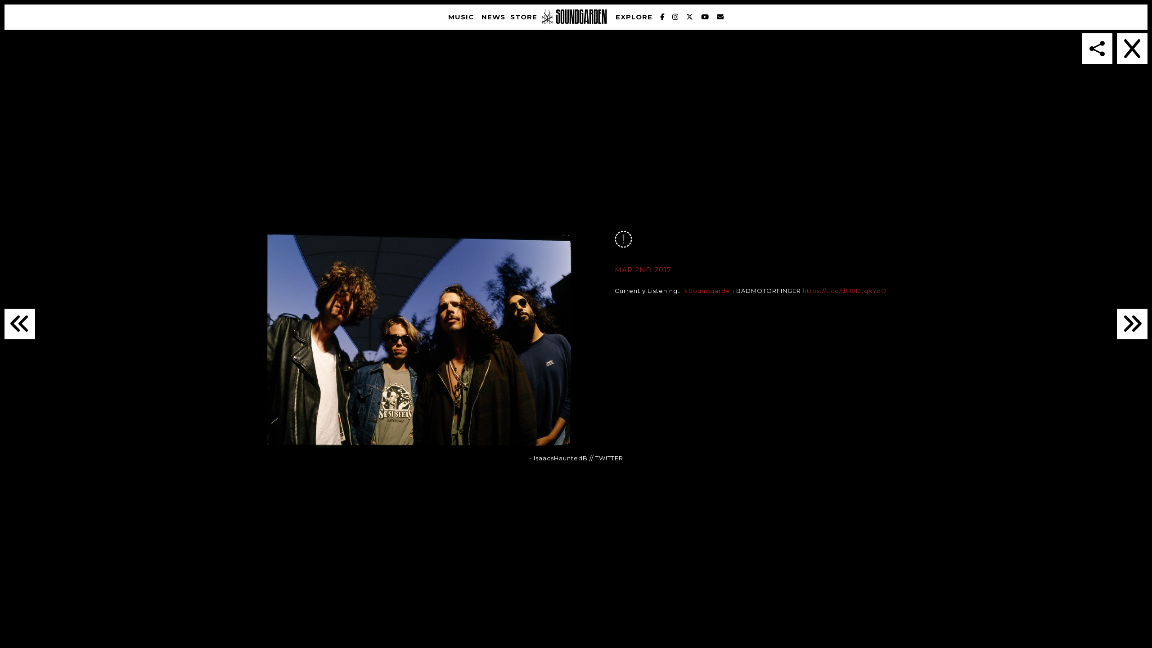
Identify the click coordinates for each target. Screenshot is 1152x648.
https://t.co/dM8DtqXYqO (845, 290)
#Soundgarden (709, 290)
